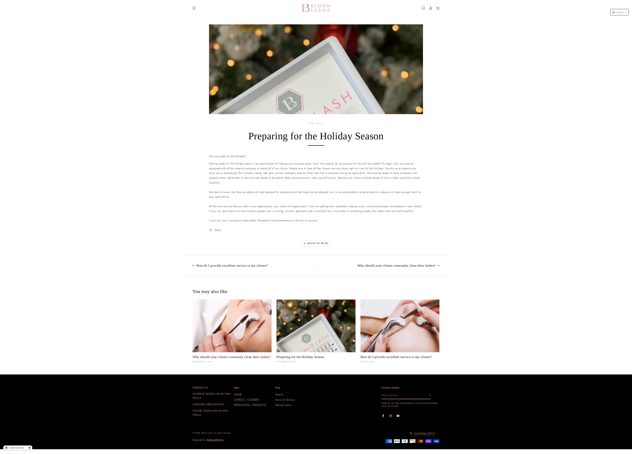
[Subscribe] (430, 395)
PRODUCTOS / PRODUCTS (250, 405)
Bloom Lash (207, 432)
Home (311, 123)
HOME (238, 394)
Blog (319, 123)
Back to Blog (318, 243)
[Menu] (194, 8)
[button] (423, 8)
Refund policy (283, 405)
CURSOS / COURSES (246, 400)
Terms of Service (285, 400)
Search (279, 394)
